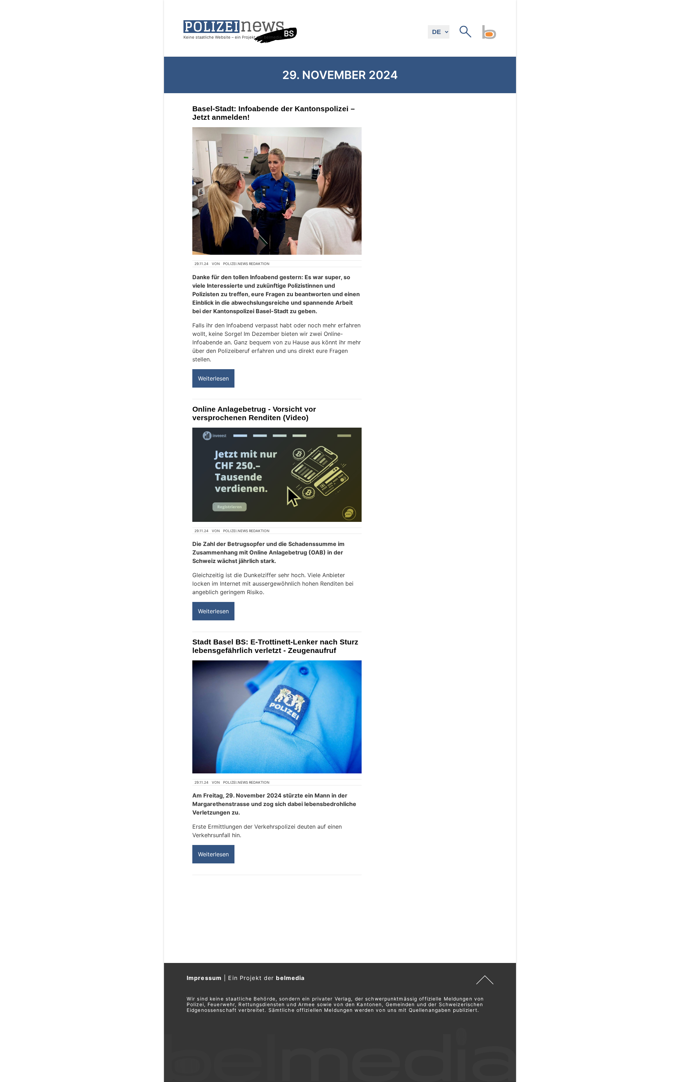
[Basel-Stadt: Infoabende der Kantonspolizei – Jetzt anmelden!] (277, 191)
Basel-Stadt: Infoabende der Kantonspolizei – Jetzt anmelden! (273, 113)
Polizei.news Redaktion (246, 263)
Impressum (204, 977)
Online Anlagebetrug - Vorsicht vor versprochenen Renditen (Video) (254, 413)
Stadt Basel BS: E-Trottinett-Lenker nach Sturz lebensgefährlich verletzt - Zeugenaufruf (275, 646)
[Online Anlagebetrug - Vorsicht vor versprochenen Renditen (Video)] (277, 475)
